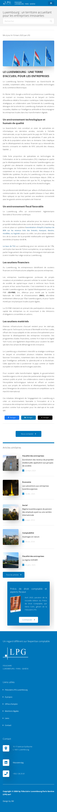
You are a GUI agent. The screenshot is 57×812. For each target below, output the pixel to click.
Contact (7, 725)
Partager (13, 417)
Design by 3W (8, 801)
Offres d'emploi (11, 704)
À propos (8, 697)
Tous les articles (12, 574)
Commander (27, 619)
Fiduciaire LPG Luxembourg (16, 690)
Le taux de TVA (9, 246)
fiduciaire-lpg (18, 762)
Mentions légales (11, 711)
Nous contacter (27, 434)
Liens (6, 718)
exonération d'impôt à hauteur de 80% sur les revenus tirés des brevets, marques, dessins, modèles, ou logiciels (28, 230)
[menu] (51, 3)
